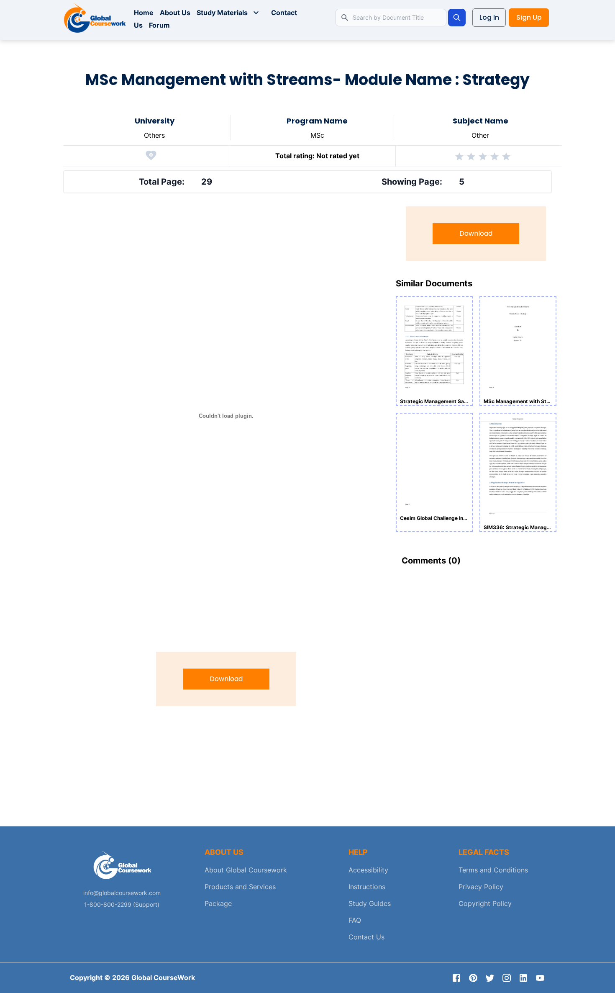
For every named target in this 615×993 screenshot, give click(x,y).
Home (144, 12)
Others (154, 135)
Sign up (529, 17)
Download (226, 679)
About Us (175, 12)
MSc (317, 135)
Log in (489, 17)
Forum (159, 25)
